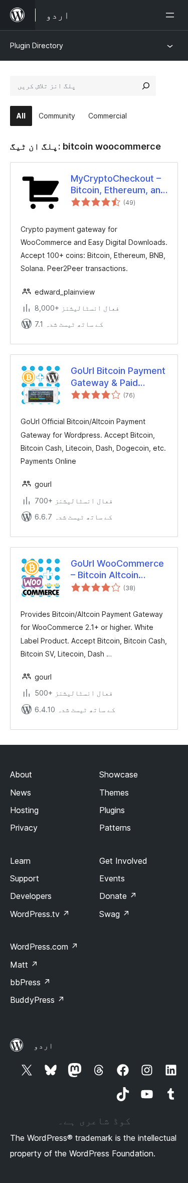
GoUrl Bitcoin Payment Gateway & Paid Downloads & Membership (118, 376)
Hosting (24, 810)
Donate (118, 896)
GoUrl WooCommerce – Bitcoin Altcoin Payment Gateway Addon (117, 569)
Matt (24, 965)
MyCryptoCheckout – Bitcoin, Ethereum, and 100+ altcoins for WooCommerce (118, 184)
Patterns (115, 828)
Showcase (118, 774)
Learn (20, 861)
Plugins (112, 810)
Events (112, 878)
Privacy (24, 828)
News (20, 792)
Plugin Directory (36, 45)
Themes (114, 792)
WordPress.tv (40, 914)
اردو (44, 1045)
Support (24, 878)
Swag (114, 914)
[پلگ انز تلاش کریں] (146, 86)
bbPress (30, 982)
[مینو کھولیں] (172, 15)
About (21, 774)
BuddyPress (37, 1000)
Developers (31, 896)
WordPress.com (44, 947)
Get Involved (123, 861)
